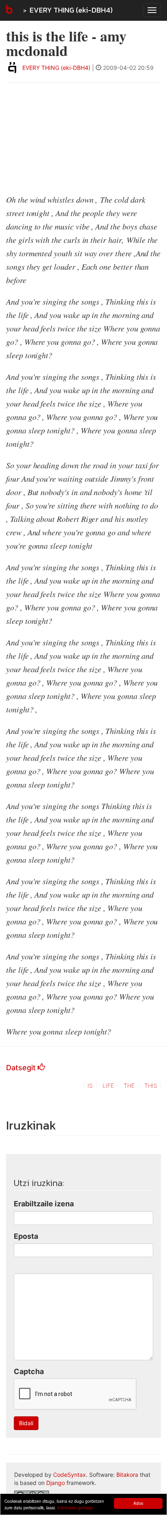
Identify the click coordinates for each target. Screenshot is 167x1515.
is (90, 1085)
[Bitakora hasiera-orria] (8, 10)
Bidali (26, 1423)
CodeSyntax (69, 1474)
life (108, 1085)
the (129, 1085)
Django (55, 1482)
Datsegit (22, 1067)
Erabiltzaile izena (44, 1203)
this (150, 1085)
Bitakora (127, 1474)
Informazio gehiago (75, 1507)
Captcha (29, 1371)
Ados (138, 1503)
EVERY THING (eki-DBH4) (71, 9)
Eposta (26, 1236)
